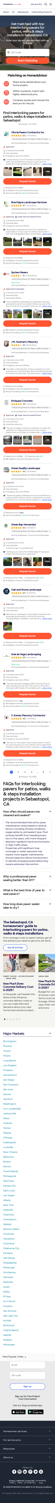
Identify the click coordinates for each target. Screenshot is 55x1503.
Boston (7, 1161)
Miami (6, 1118)
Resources (9, 1448)
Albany (7, 1200)
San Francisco (10, 1084)
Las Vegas (8, 1195)
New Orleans (10, 1152)
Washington (9, 1104)
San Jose (8, 1089)
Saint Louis (9, 1190)
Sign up (27, 1386)
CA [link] (13, 12)
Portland (8, 1253)
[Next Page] (50, 772)
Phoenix (7, 1046)
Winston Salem (11, 1229)
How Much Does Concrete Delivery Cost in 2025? (18, 987)
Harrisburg (9, 1258)
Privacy (12, 1482)
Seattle (7, 1335)
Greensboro (9, 1219)
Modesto (8, 1070)
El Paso (7, 1296)
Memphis (8, 1277)
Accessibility (41, 1482)
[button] (7, 171)
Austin (6, 1287)
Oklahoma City (11, 1248)
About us (8, 1457)
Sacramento (10, 1075)
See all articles (15, 947)
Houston (7, 1306)
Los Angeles (9, 1065)
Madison (7, 1339)
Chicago (7, 1137)
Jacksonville (9, 1113)
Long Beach (9, 1060)
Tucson (7, 1051)
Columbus (8, 1243)
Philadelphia (10, 1262)
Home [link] (6, 12)
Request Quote (27, 181)
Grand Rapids (10, 1171)
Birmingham (9, 1041)
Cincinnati (8, 1234)
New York (8, 1205)
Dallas (6, 1291)
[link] (27, 137)
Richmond (8, 1325)
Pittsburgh (9, 1267)
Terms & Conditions (44, 1487)
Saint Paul (8, 1181)
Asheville (8, 1209)
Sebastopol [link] (23, 12)
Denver (7, 1094)
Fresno (7, 1055)
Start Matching (27, 60)
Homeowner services (15, 1431)
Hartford (7, 1099)
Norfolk (7, 1320)
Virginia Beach (11, 1330)
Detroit (7, 1166)
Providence (9, 1272)
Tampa (7, 1128)
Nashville (8, 1282)
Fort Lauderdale (12, 1108)
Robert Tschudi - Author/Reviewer (18, 976)
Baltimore (8, 1157)
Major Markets (13, 1034)
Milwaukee (9, 1344)
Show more (47, 164)
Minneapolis (9, 1176)
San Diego (8, 1079)
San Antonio (9, 1311)
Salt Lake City (10, 1315)
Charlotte (8, 1214)
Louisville (8, 1147)
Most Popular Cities (13, 1356)
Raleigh (7, 1224)
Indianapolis (9, 1142)
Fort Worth (9, 1301)
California (20, 1482)
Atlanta (7, 1132)
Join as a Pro (36, 4)
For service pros (12, 1440)
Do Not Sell (29, 1482)
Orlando (7, 1123)
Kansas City (9, 1185)
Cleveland (8, 1238)
